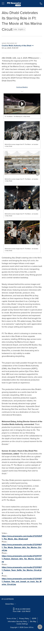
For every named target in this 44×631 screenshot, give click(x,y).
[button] (22, 103)
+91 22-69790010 (7, 599)
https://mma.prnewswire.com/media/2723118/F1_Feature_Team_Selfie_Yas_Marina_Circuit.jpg (22, 570)
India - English (18, 29)
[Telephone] (41, 3)
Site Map (33, 621)
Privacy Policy (24, 618)
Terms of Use (11, 618)
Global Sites (9, 604)
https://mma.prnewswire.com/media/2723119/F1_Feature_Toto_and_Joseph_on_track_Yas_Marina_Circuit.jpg (22, 581)
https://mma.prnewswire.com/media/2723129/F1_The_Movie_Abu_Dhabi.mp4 (22, 537)
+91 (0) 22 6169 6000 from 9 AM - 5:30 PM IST (22, 610)
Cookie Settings (22, 624)
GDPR (34, 618)
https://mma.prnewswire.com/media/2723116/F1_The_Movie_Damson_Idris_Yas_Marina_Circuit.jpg (22, 547)
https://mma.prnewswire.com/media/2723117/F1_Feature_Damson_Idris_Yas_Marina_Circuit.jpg (22, 559)
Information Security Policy (17, 621)
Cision (26, 627)
